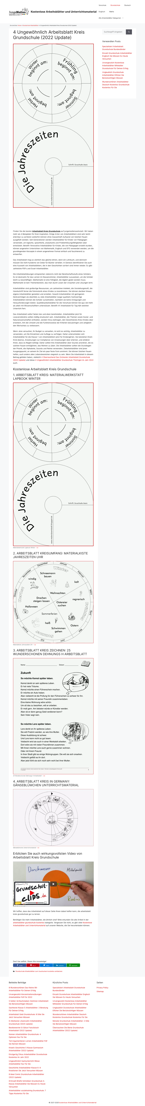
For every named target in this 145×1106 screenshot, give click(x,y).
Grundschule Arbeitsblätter (30, 25)
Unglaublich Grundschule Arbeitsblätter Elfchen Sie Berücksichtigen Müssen (113, 75)
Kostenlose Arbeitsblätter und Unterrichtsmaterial (64, 11)
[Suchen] (129, 31)
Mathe (111, 12)
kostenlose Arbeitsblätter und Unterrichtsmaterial (77, 1103)
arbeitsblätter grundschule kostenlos (28, 923)
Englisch (102, 12)
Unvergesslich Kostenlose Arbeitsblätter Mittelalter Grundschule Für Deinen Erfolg (115, 65)
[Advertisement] (53, 218)
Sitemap (100, 991)
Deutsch (127, 5)
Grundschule (115, 5)
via (37, 547)
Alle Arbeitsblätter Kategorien (110, 18)
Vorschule (102, 5)
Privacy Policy (102, 988)
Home (19, 25)
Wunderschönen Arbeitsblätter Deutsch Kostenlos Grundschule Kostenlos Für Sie (115, 85)
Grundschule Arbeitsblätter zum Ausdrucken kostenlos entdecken (38, 971)
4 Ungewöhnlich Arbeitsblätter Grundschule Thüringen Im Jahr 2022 (64, 360)
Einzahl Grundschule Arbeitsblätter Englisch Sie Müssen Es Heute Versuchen (117, 56)
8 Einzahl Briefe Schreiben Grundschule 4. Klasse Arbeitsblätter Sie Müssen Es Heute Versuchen (27, 1084)
